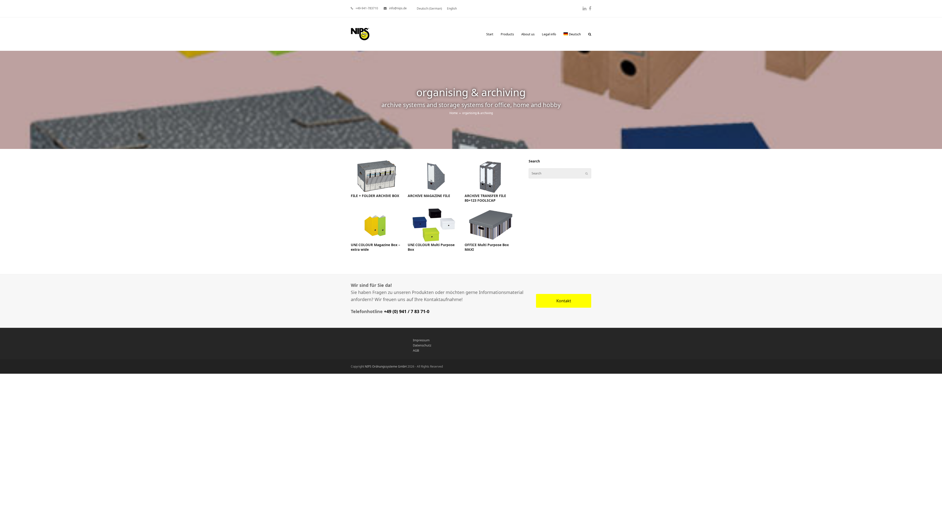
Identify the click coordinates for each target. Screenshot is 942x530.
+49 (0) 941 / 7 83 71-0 (406, 311)
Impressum (421, 340)
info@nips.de (398, 8)
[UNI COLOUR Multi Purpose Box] (434, 225)
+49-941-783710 (366, 8)
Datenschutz (422, 345)
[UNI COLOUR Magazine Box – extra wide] (377, 225)
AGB (416, 350)
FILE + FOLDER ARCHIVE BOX (375, 195)
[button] (590, 34)
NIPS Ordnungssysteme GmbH (386, 366)
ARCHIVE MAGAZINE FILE (429, 195)
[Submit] (586, 173)
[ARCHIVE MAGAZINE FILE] (434, 175)
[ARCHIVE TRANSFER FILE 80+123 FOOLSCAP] (491, 175)
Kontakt (563, 301)
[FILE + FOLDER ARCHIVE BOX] (377, 175)
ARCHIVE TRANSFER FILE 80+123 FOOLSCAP (485, 198)
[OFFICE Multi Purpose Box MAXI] (491, 225)
